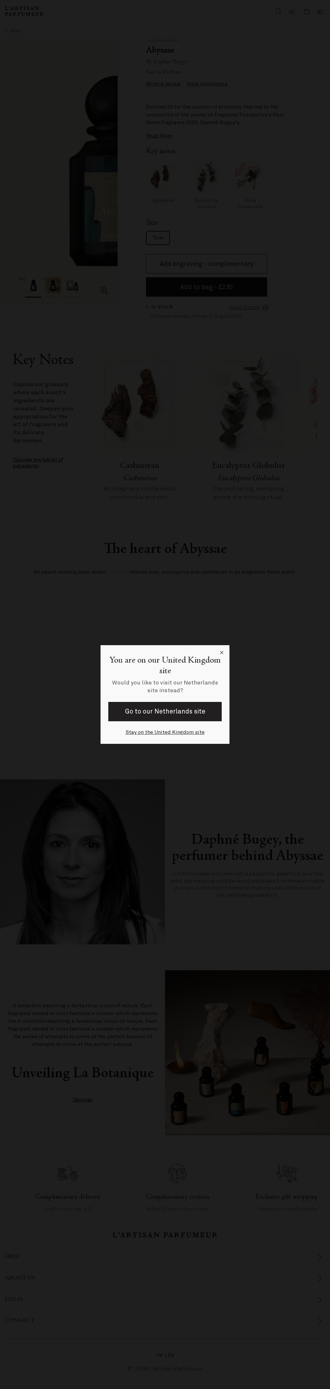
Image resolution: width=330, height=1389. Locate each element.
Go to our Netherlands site (165, 711)
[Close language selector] (222, 653)
